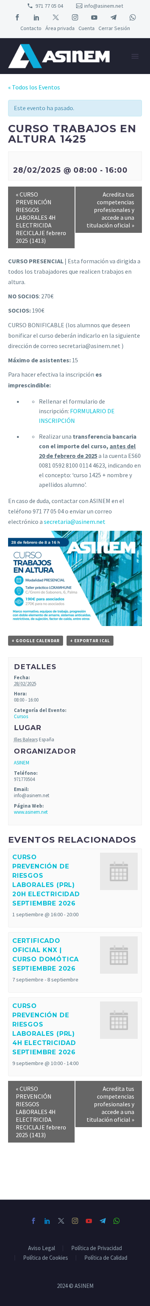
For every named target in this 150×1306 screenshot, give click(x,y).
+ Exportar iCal (90, 640)
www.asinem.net (31, 812)
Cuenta (86, 28)
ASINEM (21, 762)
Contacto (31, 28)
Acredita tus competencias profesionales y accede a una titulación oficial (110, 209)
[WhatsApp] (132, 17)
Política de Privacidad (96, 1248)
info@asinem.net (103, 5)
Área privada (60, 28)
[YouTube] (94, 17)
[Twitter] (56, 17)
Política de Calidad (105, 1258)
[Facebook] (17, 17)
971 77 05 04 (49, 5)
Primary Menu (135, 56)
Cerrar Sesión (114, 28)
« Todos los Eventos (34, 87)
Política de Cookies (45, 1258)
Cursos (21, 716)
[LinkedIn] (36, 17)
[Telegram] (113, 17)
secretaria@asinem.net (74, 521)
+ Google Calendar (36, 640)
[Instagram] (75, 17)
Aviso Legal (41, 1248)
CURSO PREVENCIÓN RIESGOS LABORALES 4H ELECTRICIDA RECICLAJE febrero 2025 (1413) (41, 217)
